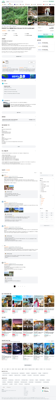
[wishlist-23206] (21, 344)
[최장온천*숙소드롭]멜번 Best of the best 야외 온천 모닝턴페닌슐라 (13, 177)
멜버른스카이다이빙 (17, 375)
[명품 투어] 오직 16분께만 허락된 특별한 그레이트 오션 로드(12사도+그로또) (17, 309)
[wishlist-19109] (53, 296)
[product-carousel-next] (31, 66)
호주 (2, 26)
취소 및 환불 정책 (26, 392)
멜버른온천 (28, 373)
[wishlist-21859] (11, 296)
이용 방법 (25, 388)
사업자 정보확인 (32, 397)
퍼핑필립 (40, 373)
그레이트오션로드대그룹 (6, 373)
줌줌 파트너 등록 (45, 1)
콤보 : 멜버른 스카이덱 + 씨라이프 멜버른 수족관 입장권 (38, 357)
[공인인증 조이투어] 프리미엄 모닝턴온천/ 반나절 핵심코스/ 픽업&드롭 (17, 333)
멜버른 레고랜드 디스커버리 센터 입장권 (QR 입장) (49, 357)
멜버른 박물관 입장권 (15, 356)
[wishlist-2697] (32, 320)
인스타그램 (34, 388)
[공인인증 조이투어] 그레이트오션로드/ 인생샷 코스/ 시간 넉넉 (27, 309)
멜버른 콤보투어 (22, 373)
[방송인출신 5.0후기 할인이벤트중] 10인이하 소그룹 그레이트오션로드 (49, 309)
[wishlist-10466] (53, 320)
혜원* (5, 225)
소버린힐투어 (24, 375)
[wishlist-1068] (32, 296)
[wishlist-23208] (42, 344)
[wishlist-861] (21, 296)
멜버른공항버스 (43, 375)
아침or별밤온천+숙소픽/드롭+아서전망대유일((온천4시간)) (6, 333)
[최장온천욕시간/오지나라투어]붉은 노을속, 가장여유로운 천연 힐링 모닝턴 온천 (28, 333)
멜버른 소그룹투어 (9, 26)
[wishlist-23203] (11, 344)
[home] (3, 2)
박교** (5, 262)
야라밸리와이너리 (45, 373)
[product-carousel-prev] (29, 66)
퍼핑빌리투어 (11, 375)
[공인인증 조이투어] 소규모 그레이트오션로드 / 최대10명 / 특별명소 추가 (7, 309)
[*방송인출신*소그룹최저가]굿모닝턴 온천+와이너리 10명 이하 (38, 333)
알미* (5, 245)
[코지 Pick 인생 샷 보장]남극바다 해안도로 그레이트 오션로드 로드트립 (38, 309)
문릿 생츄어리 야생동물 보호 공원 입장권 (28, 357)
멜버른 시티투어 (5, 375)
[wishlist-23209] (32, 344)
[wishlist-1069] (21, 320)
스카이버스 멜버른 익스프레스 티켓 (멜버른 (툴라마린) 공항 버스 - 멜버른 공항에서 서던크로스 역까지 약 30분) (6, 357)
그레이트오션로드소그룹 (14, 373)
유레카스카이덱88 (36, 375)
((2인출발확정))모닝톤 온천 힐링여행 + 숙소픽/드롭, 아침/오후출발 (49, 333)
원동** (5, 201)
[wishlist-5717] (11, 320)
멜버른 (5, 26)
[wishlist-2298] (42, 296)
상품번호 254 (14, 26)
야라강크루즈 (30, 375)
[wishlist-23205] (53, 344)
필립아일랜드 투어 (34, 373)
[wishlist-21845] (42, 320)
